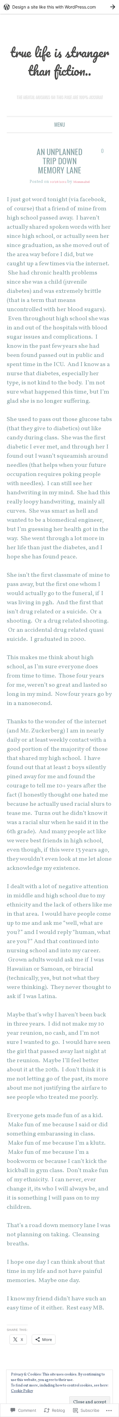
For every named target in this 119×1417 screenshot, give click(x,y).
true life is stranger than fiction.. (59, 69)
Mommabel (83, 200)
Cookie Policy (22, 1391)
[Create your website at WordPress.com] (59, 7)
